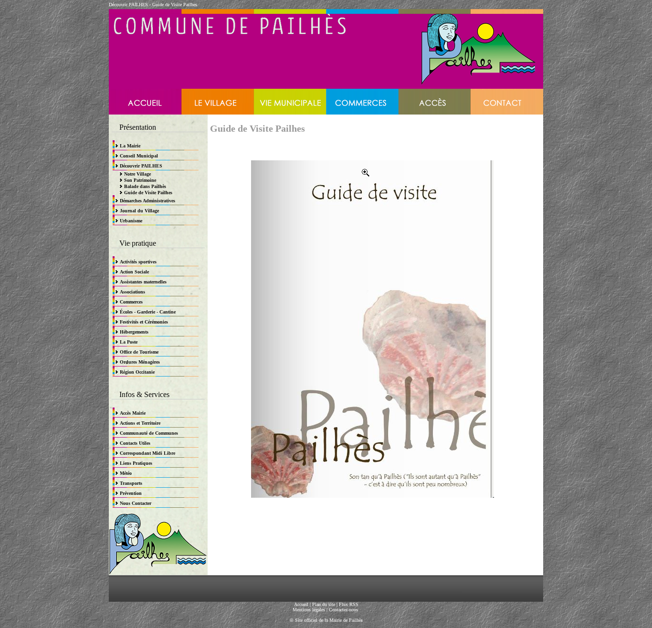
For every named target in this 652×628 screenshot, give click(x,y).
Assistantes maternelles (143, 281)
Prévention (131, 493)
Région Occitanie (137, 372)
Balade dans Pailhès (145, 186)
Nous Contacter (135, 503)
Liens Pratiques (136, 463)
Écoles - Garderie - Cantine (148, 311)
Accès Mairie (133, 413)
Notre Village (137, 174)
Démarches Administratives (147, 200)
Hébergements (134, 332)
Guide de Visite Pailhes (174, 4)
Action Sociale (134, 271)
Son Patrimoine (140, 180)
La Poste (128, 342)
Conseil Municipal (139, 155)
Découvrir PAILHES (128, 4)
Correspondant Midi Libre (147, 453)
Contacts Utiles (135, 443)
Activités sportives (138, 261)
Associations (132, 291)
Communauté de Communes (149, 433)
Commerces (131, 301)
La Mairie (130, 145)
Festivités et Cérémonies (144, 321)
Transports (131, 483)
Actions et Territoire (140, 423)
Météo (126, 473)
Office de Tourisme (139, 352)
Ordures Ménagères (140, 362)
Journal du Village (139, 210)
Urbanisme (131, 220)
